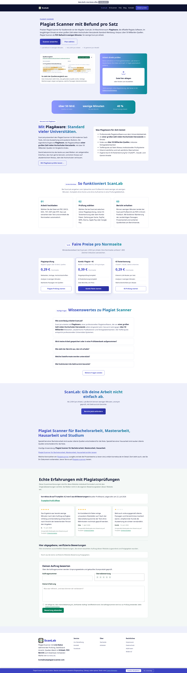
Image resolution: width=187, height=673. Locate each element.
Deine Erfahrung (49, 584)
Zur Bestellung (79, 642)
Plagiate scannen (79, 459)
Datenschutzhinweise (52, 607)
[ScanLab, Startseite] (43, 8)
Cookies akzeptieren (133, 670)
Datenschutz (130, 645)
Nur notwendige (148, 670)
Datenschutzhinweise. (109, 90)
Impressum (130, 642)
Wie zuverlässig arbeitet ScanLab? (69, 321)
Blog (125, 8)
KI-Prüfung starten (131, 289)
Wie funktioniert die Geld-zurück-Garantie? (72, 364)
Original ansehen (52, 533)
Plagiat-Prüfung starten (56, 289)
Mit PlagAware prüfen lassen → (52, 163)
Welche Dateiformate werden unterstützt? (72, 356)
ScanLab (104, 8)
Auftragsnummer (49, 573)
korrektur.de (51, 656)
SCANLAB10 (103, 2)
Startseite (103, 642)
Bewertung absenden (53, 610)
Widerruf (129, 652)
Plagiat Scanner (47, 19)
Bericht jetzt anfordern (93, 411)
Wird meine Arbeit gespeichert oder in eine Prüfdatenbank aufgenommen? (86, 341)
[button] (123, 77)
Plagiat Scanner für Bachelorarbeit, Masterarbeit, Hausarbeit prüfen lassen (67, 452)
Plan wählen (69, 42)
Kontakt (131, 8)
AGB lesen (129, 648)
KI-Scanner (113, 8)
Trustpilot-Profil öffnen (50, 500)
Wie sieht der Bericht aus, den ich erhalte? (72, 349)
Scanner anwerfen (50, 42)
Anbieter (103, 645)
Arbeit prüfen (142, 8)
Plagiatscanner (63, 457)
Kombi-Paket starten (93, 289)
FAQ (120, 8)
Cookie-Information (111, 670)
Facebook (77, 648)
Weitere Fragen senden (93, 373)
